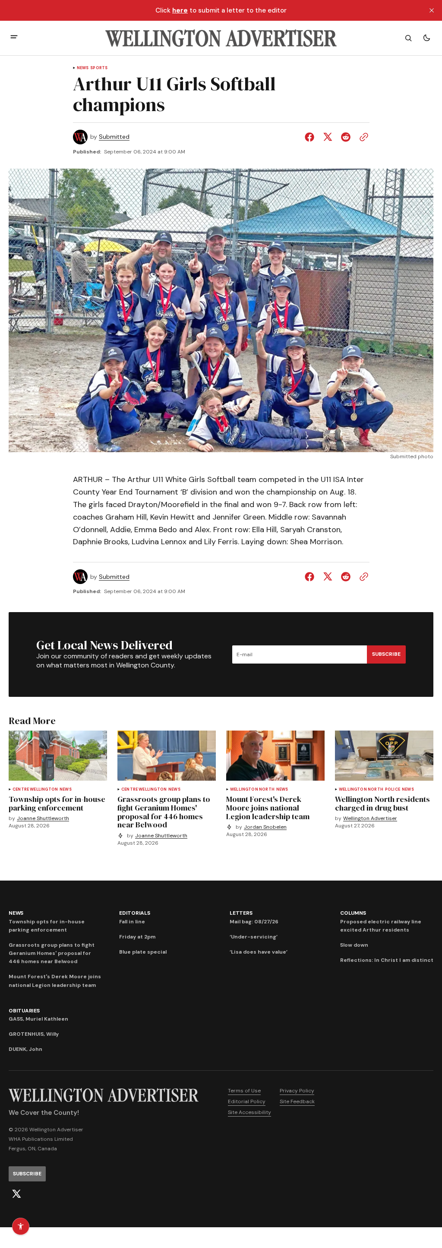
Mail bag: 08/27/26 (254, 921)
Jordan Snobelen (265, 827)
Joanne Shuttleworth (43, 818)
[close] (432, 10)
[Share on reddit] (346, 137)
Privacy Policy (297, 1090)
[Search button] (408, 38)
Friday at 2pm (137, 936)
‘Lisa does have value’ (258, 951)
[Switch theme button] (426, 38)
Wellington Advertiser (370, 818)
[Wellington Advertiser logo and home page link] (221, 38)
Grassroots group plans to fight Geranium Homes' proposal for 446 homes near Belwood (52, 953)
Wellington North (252, 790)
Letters (241, 913)
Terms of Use (244, 1090)
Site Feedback (297, 1101)
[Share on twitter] (328, 137)
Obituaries (24, 1010)
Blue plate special (143, 951)
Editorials (134, 913)
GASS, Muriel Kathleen (38, 1018)
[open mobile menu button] (14, 38)
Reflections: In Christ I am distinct (386, 960)
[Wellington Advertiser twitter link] (16, 1194)
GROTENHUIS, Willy (34, 1034)
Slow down (354, 945)
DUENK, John (25, 1049)
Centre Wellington (35, 790)
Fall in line (132, 921)
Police (392, 790)
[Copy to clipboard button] (362, 137)
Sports (98, 68)
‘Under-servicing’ (254, 936)
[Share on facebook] (311, 137)
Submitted (114, 136)
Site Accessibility (249, 1112)
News (83, 68)
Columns (353, 913)
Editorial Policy (246, 1101)
